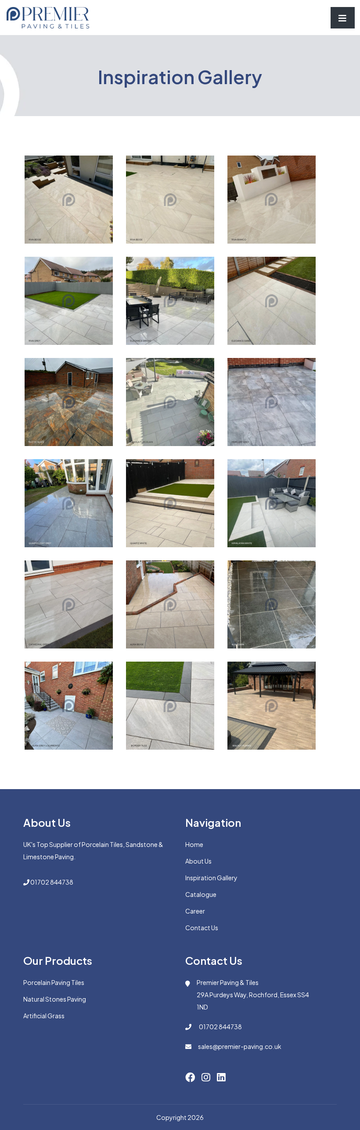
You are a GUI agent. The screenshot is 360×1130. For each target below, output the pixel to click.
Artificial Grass (44, 1016)
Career (195, 911)
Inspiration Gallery (211, 878)
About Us (198, 861)
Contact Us (201, 928)
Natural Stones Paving (54, 999)
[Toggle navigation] (343, 17)
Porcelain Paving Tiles (53, 982)
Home (194, 844)
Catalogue (200, 894)
